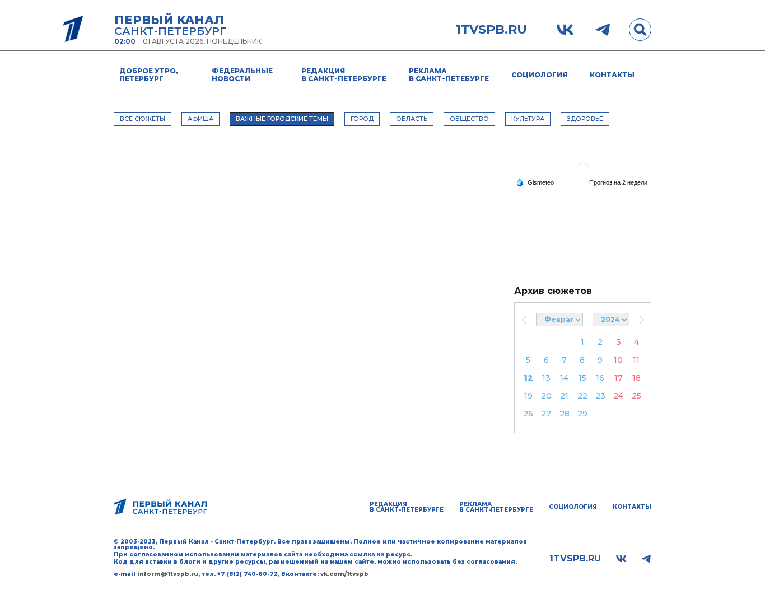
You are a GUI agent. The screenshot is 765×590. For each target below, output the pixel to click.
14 (564, 378)
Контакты (612, 75)
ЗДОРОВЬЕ (585, 119)
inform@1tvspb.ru (167, 574)
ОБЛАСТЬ (411, 119)
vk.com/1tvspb (344, 574)
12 (528, 378)
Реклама (449, 75)
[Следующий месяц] (641, 319)
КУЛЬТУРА (527, 119)
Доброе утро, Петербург (148, 75)
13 (546, 378)
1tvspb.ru (491, 30)
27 (546, 414)
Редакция (343, 75)
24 (618, 396)
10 (618, 360)
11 (636, 360)
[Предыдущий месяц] (523, 319)
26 (528, 414)
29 (582, 414)
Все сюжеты (142, 119)
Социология (539, 75)
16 (600, 378)
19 (528, 396)
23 (600, 396)
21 (564, 396)
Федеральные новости (242, 75)
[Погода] (535, 182)
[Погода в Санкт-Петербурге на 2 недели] (619, 182)
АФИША (200, 119)
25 (636, 396)
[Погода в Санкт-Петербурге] (583, 172)
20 (546, 396)
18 (636, 378)
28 (564, 414)
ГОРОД (362, 119)
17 (618, 378)
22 (582, 396)
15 (582, 378)
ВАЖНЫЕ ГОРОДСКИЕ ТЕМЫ (282, 119)
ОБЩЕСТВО (469, 119)
